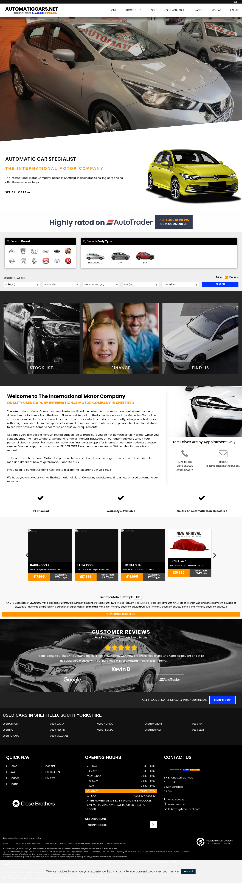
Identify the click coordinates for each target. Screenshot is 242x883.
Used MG (8, 730)
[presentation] (27, 555)
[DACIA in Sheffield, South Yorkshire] (23, 251)
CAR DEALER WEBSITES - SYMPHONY (218, 843)
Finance (198, 10)
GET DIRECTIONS (95, 818)
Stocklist (131, 10)
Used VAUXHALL (59, 736)
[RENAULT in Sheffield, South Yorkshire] (34, 261)
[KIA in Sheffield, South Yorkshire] (57, 251)
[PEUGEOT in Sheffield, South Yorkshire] (23, 261)
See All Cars (16, 192)
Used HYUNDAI (153, 724)
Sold (154, 10)
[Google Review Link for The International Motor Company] (72, 680)
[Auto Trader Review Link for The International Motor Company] (129, 223)
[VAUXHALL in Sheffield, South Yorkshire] (68, 261)
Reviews (216, 10)
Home (113, 10)
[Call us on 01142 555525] (184, 455)
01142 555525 (185, 466)
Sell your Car (175, 10)
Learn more (171, 871)
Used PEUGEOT (105, 730)
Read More (173, 661)
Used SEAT (198, 730)
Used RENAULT (153, 730)
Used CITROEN (11, 724)
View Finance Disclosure (121, 614)
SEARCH (220, 284)
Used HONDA (105, 724)
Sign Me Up (222, 700)
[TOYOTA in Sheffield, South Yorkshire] (57, 261)
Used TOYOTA (11, 736)
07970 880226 (184, 470)
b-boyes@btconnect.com (223, 466)
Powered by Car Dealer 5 (219, 841)
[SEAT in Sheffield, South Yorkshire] (46, 261)
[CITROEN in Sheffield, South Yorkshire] (12, 251)
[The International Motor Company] (31, 11)
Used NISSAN (57, 730)
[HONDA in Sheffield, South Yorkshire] (34, 251)
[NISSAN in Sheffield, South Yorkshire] (12, 261)
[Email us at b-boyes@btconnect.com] (235, 1)
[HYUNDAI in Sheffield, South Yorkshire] (46, 251)
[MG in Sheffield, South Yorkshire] (68, 251)
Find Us (234, 10)
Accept (188, 871)
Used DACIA (57, 724)
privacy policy (35, 838)
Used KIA (197, 724)
